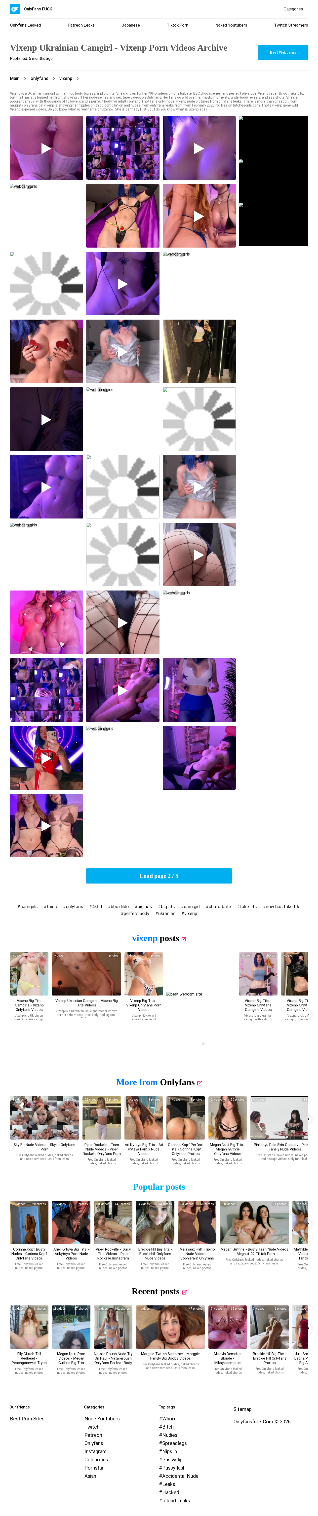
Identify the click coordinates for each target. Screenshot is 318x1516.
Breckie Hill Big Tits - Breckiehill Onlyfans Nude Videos (155, 1253)
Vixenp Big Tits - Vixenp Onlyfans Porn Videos (143, 1005)
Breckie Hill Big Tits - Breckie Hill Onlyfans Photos (270, 1358)
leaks (168, 1484)
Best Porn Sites (27, 1419)
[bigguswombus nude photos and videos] (170, 1327)
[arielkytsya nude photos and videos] (71, 1222)
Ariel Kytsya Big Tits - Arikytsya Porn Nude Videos (71, 1253)
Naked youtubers (231, 25)
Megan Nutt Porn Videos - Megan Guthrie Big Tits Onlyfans (71, 1360)
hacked (170, 1492)
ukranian (166, 913)
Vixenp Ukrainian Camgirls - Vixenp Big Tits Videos (86, 1002)
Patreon (93, 1435)
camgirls (29, 906)
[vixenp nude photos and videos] (29, 974)
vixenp (190, 913)
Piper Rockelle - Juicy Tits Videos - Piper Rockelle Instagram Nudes (113, 1256)
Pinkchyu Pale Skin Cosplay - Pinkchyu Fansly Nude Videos (285, 1147)
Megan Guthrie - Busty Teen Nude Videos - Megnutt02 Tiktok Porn (254, 1251)
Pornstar (94, 1468)
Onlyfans (177, 1082)
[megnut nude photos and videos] (227, 1118)
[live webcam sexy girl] (273, 137)
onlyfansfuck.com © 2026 (262, 1422)
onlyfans (74, 906)
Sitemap (243, 1409)
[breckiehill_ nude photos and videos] (155, 1222)
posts (169, 938)
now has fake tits (283, 906)
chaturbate (220, 906)
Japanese (131, 25)
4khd (97, 906)
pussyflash (174, 1468)
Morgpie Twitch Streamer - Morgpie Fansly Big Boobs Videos (170, 1356)
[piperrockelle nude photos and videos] (101, 1118)
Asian (90, 1476)
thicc (52, 906)
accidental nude (180, 1476)
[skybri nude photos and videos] (44, 1118)
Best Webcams (283, 52)
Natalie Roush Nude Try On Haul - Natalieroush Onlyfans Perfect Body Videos (113, 1360)
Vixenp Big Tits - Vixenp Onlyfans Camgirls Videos (258, 1005)
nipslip (169, 1451)
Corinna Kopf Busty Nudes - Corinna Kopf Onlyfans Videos (29, 1253)
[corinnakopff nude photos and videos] (185, 1118)
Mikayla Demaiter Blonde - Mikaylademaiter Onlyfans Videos (228, 1360)
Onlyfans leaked (25, 25)
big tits (168, 906)
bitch (168, 1427)
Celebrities (96, 1460)
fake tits (248, 906)
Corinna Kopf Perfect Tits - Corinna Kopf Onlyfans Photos (185, 1149)
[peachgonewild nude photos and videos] (29, 1327)
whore (169, 1419)
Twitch (91, 1427)
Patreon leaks (81, 25)
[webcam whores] (201, 1044)
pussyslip (172, 1460)
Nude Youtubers (102, 1419)
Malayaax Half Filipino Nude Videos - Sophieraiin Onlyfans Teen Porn (197, 1256)
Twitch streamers (291, 25)
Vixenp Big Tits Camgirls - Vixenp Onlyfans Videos (29, 1005)
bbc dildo (120, 906)
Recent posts (156, 1291)
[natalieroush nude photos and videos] (113, 1327)
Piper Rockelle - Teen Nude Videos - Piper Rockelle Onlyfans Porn (102, 1149)
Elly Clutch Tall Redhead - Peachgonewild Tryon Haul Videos (29, 1360)
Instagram (95, 1451)
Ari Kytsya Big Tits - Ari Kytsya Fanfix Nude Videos (144, 1149)
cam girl (192, 906)
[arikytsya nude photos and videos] (143, 1118)
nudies (169, 1435)
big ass (145, 906)
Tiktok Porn (177, 25)
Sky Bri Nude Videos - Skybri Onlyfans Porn (44, 1147)
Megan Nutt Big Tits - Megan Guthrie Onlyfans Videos (227, 1149)
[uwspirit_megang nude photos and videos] (254, 1222)
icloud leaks (176, 1501)
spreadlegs (174, 1443)
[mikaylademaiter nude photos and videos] (227, 1327)
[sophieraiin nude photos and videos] (197, 1222)
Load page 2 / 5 (159, 876)
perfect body (136, 913)
